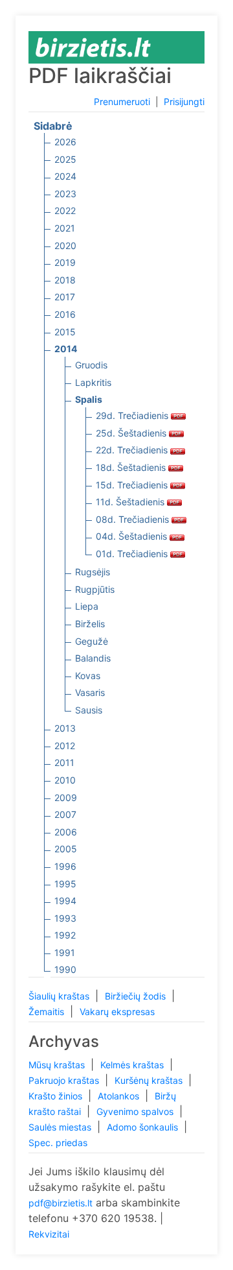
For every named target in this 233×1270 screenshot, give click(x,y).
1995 (65, 883)
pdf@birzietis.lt (60, 1202)
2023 (65, 193)
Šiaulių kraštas (60, 995)
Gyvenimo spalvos (136, 1111)
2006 (65, 831)
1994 (65, 900)
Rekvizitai (48, 1234)
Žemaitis (47, 1011)
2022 (65, 210)
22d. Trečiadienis (133, 449)
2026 (65, 141)
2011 (64, 762)
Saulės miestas (61, 1126)
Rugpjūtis (95, 589)
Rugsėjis (92, 571)
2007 (65, 814)
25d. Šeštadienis (132, 432)
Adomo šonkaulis (144, 1126)
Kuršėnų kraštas (150, 1080)
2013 (65, 728)
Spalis (88, 399)
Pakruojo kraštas (65, 1080)
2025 (65, 159)
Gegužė (91, 641)
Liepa (86, 606)
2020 (65, 245)
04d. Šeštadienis (133, 536)
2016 (65, 314)
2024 (65, 176)
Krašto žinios (56, 1095)
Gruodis (91, 364)
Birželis (90, 623)
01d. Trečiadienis (133, 553)
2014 (65, 348)
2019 (65, 262)
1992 (65, 935)
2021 (64, 228)
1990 (65, 969)
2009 (65, 797)
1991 (64, 952)
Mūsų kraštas (57, 1064)
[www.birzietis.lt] (93, 46)
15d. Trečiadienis (133, 484)
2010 (65, 779)
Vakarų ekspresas (117, 1011)
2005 (65, 848)
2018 (65, 279)
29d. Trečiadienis (133, 415)
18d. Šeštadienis (132, 467)
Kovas (87, 675)
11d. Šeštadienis (131, 501)
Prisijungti (184, 101)
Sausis (88, 709)
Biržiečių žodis (136, 995)
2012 (64, 745)
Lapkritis (93, 382)
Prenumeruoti (122, 101)
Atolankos (120, 1095)
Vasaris (90, 692)
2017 (64, 296)
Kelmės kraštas (133, 1064)
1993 (65, 918)
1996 (65, 866)
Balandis (93, 658)
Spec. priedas (57, 1142)
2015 (65, 331)
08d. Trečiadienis (134, 519)
